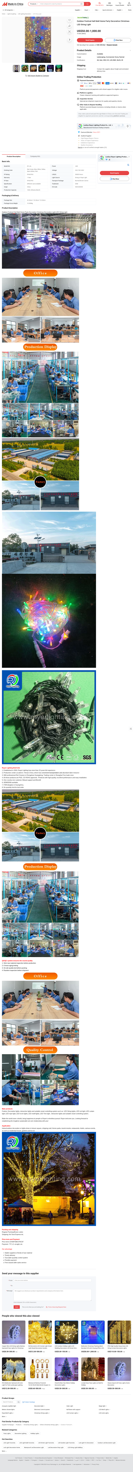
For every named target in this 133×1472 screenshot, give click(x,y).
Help (96, 10)
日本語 (88, 1460)
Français (41, 1460)
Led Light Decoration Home (12, 1447)
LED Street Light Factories (46, 1443)
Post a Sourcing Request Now (56, 1307)
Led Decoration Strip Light (56, 1447)
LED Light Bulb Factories (26, 1443)
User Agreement (77, 1464)
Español (27, 1460)
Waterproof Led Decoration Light (34, 1447)
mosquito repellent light (9, 1406)
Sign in (129, 5)
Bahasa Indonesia (120, 1460)
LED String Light (37, 14)
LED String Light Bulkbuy (75, 1447)
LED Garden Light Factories (66, 1443)
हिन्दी (93, 1460)
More (3, 1451)
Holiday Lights (34, 1433)
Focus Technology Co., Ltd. (54, 1464)
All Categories (9, 10)
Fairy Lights (7, 1433)
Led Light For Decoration (86, 1443)
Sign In (80, 147)
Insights (116, 1458)
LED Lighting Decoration (24, 14)
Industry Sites (79, 1458)
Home (3, 14)
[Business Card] (128, 165)
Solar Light (69, 1406)
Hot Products (18, 1458)
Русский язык (49, 1460)
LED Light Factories (9, 1443)
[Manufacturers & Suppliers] (12, 4)
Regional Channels (89, 1458)
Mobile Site (109, 1458)
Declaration (87, 1464)
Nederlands (70, 1460)
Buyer (86, 10)
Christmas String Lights (41, 1413)
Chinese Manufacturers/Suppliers (43, 1458)
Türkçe (104, 1460)
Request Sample (112, 45)
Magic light (102, 1406)
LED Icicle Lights (104, 1413)
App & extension (107, 10)
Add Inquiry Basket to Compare (38, 76)
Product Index (100, 1458)
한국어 (82, 1460)
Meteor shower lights (8, 1409)
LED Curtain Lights (72, 1413)
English (21, 1460)
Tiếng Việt (111, 1460)
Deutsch (63, 1460)
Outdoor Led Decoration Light (107, 1443)
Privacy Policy (95, 1464)
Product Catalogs (29, 1402)
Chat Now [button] (119, 40)
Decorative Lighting (20, 1433)
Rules (129, 10)
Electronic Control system (42, 1409)
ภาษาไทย (98, 1460)
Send (16, 1307)
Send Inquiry (90, 40)
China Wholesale (58, 1458)
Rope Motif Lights (7, 1413)
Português (34, 1460)
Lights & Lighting (11, 14)
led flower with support (73, 1409)
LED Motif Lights (104, 1409)
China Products (28, 1458)
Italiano (57, 1460)
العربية (76, 1460)
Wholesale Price (69, 1458)
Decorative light (39, 1406)
